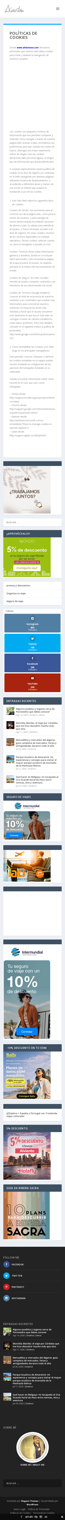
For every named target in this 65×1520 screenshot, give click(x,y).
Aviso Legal (19, 1509)
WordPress (32, 1504)
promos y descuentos (18, 585)
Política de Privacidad (38, 1509)
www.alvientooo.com (28, 47)
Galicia (41, 715)
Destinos (34, 715)
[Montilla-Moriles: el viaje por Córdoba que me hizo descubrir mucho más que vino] (10, 725)
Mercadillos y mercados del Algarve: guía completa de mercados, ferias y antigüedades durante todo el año (36, 742)
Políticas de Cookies (20, 1512)
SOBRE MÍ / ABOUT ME (32, 1464)
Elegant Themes (29, 1501)
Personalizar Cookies (44, 1512)
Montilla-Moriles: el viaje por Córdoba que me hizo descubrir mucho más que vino (37, 725)
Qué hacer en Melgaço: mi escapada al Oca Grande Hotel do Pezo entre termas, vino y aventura (37, 779)
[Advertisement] (32, 97)
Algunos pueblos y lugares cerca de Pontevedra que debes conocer (35, 710)
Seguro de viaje (14, 601)
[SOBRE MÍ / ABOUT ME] (32, 1447)
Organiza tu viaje (16, 593)
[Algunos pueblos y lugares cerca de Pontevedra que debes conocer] (10, 711)
